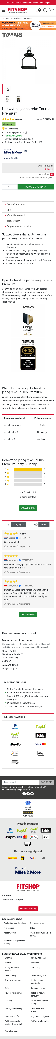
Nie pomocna (24, 546)
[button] (7, 89)
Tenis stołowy (10, 975)
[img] (25, 151)
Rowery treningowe (13, 980)
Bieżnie (8, 963)
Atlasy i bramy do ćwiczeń (12, 969)
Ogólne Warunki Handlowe (15, 923)
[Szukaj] (45, 10)
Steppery (8, 1001)
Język (43, 524)
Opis (9, 209)
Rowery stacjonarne (39, 958)
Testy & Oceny (13, 221)
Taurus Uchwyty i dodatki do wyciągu (19, 18)
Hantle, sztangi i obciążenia (37, 981)
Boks (7, 988)
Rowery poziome (38, 988)
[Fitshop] (17, 10)
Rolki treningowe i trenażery (38, 994)
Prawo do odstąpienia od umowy (40, 934)
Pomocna (10, 546)
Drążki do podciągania (40, 1016)
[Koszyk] (52, 10)
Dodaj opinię (28, 508)
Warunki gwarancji (16, 215)
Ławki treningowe (38, 975)
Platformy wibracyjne (40, 1021)
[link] (26, 132)
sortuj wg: (17, 524)
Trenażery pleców (12, 1016)
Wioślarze (35, 963)
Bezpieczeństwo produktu (19, 226)
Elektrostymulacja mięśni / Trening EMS (13, 1022)
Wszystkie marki (11, 1031)
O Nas (32, 928)
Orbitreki (8, 958)
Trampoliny (35, 968)
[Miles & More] (28, 870)
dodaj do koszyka (35, 187)
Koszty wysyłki (10, 933)
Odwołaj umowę (28, 908)
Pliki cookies (9, 928)
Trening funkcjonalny (13, 1008)
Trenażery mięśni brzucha (38, 1010)
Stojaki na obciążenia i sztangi (40, 1002)
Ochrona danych (37, 923)
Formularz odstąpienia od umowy (14, 942)
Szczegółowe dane (16, 204)
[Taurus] (12, 35)
